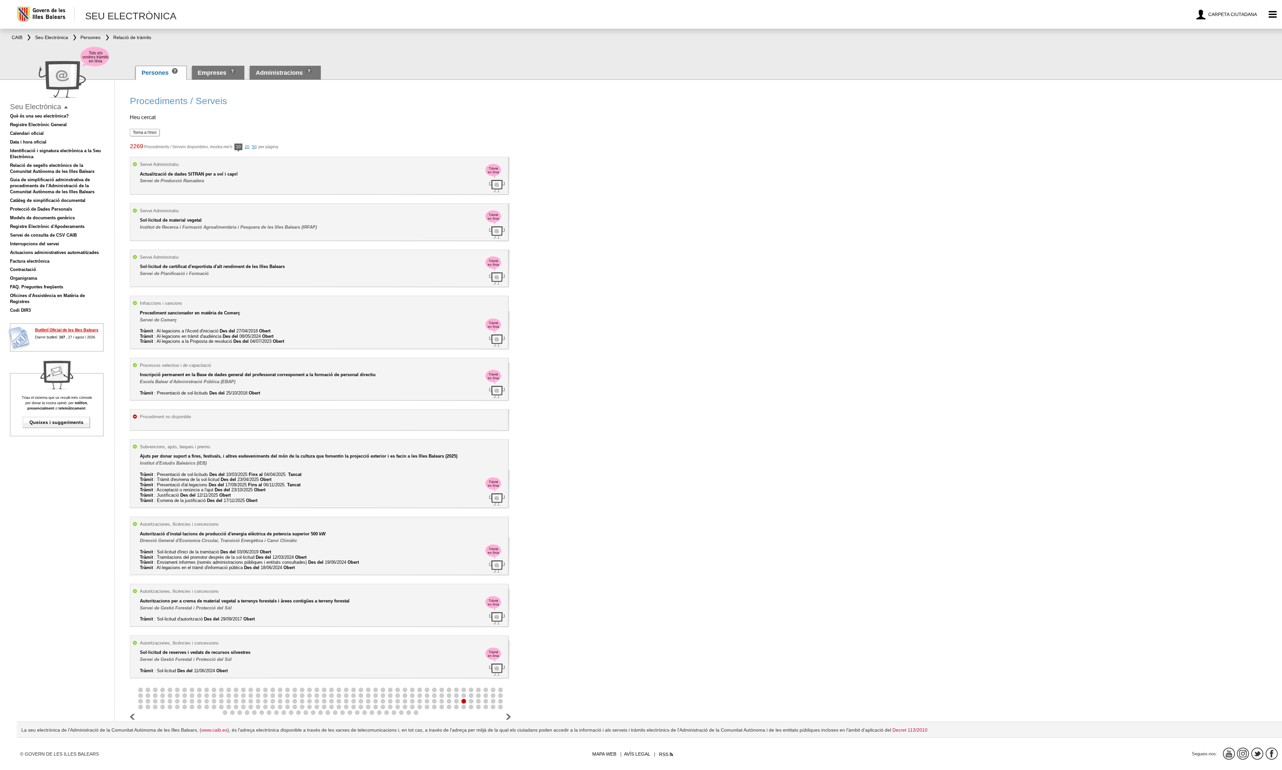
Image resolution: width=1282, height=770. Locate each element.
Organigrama (23, 278)
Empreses (212, 72)
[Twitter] (1257, 754)
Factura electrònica (29, 261)
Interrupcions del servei (34, 243)
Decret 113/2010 (909, 730)
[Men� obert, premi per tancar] (66, 107)
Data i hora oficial (28, 142)
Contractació (23, 269)
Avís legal (637, 754)
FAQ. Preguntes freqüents (36, 286)
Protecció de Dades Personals (41, 209)
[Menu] (1273, 14)
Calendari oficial (27, 133)
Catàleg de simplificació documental (47, 200)
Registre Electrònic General (38, 124)
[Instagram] (1243, 754)
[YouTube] (1229, 754)
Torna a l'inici (145, 132)
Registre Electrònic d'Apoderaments (47, 226)
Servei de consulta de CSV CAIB (43, 235)
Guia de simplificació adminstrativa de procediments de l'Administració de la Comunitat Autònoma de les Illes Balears (52, 185)
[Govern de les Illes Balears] (45, 14)
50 (254, 147)
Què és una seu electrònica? (39, 115)
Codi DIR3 (20, 310)
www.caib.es (214, 730)
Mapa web (604, 754)
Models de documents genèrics (42, 217)
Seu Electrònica (35, 106)
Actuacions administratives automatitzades (54, 252)
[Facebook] (1272, 754)
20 (247, 147)
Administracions (279, 72)
